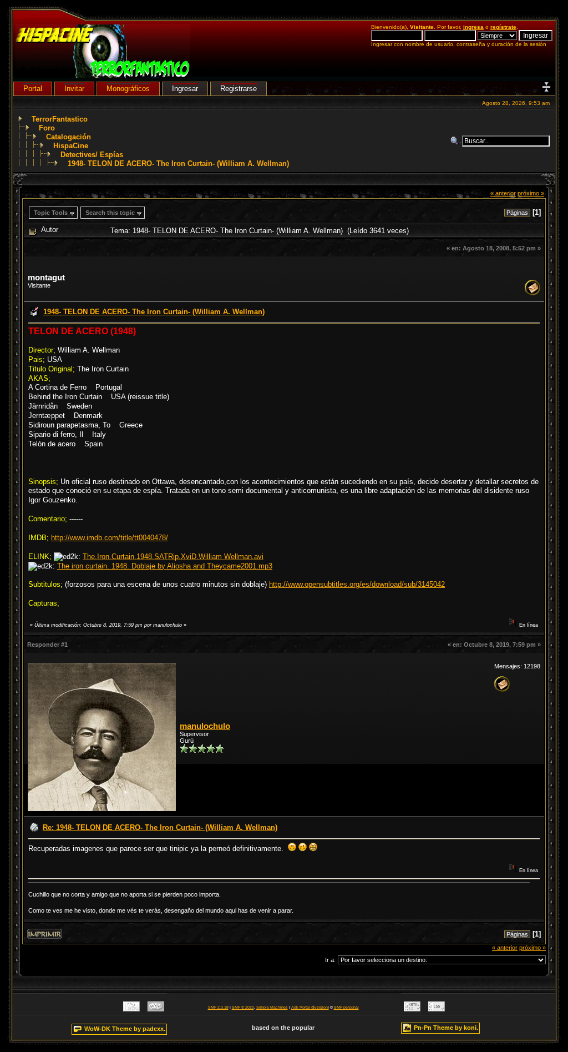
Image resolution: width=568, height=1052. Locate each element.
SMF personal (346, 1007)
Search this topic (110, 212)
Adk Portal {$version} (310, 1007)
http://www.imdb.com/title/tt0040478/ (109, 537)
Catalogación (68, 137)
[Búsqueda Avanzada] (456, 141)
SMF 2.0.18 (218, 1007)
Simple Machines (272, 1007)
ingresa (473, 27)
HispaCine (70, 146)
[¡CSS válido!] (436, 1009)
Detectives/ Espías (91, 154)
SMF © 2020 (243, 1007)
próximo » (531, 193)
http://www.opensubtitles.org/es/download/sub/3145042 (357, 584)
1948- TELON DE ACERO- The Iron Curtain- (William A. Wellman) (178, 163)
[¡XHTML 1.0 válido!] (412, 1009)
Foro (47, 128)
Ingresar (185, 88)
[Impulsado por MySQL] (131, 1009)
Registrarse (238, 88)
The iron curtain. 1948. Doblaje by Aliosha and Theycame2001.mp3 (164, 566)
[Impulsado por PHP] (156, 1009)
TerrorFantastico (60, 119)
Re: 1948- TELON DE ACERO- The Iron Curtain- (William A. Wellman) (160, 827)
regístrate (503, 27)
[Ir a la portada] (103, 76)
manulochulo (205, 726)
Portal (32, 88)
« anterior (503, 193)
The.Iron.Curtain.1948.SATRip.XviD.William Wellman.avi (173, 556)
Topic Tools (51, 212)
